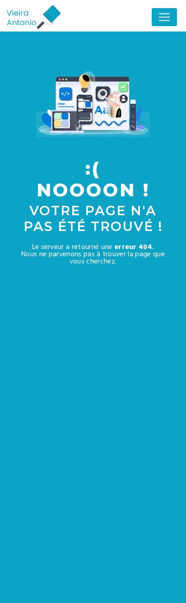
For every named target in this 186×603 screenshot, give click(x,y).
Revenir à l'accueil (93, 285)
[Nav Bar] (164, 17)
